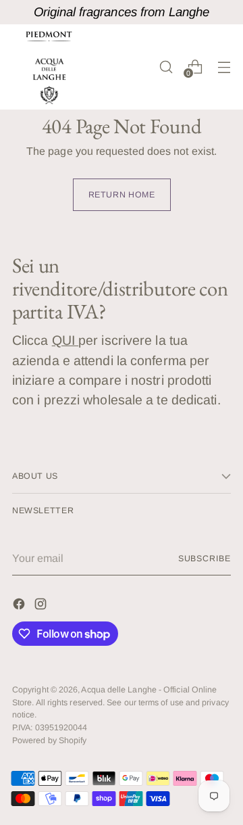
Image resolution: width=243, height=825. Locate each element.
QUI (65, 340)
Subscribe (204, 558)
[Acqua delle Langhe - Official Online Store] (49, 67)
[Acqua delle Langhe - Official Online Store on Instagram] (42, 606)
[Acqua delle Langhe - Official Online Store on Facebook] (20, 606)
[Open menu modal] (224, 66)
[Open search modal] (166, 66)
